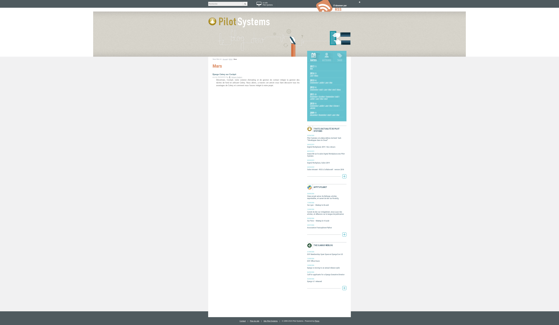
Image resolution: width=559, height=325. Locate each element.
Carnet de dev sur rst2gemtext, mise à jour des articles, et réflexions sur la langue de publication (325, 211)
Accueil (225, 59)
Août (321, 89)
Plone (317, 321)
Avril (334, 89)
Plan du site (254, 321)
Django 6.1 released (314, 280)
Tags (339, 60)
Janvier (312, 108)
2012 (230, 59)
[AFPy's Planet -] (344, 234)
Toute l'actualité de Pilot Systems (327, 130)
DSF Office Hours (313, 260)
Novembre (313, 96)
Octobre (322, 96)
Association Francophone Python (319, 226)
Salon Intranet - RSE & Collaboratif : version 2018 (325, 168)
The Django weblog (323, 245)
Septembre (314, 82)
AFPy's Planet (320, 187)
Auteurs (326, 60)
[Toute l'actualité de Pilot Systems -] (344, 176)
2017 (312, 66)
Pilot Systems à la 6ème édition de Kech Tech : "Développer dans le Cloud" (324, 138)
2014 (312, 73)
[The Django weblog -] (344, 288)
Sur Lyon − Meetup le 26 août (318, 204)
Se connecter (359, 2)
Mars (316, 75)
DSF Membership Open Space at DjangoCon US (325, 253)
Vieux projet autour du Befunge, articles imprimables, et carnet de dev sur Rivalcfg (323, 196)
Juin (311, 75)
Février (336, 106)
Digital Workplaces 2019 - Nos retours (321, 146)
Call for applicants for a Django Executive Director (326, 273)
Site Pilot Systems (270, 321)
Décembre (313, 115)
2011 (312, 94)
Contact (243, 321)
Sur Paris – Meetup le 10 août (318, 219)
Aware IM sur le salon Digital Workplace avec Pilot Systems (326, 153)
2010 (312, 103)
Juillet (321, 82)
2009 (312, 112)
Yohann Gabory (236, 77)
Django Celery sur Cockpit (224, 74)
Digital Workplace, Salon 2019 (318, 161)
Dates (313, 60)
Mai (311, 68)
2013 (312, 80)
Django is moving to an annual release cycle (323, 266)
